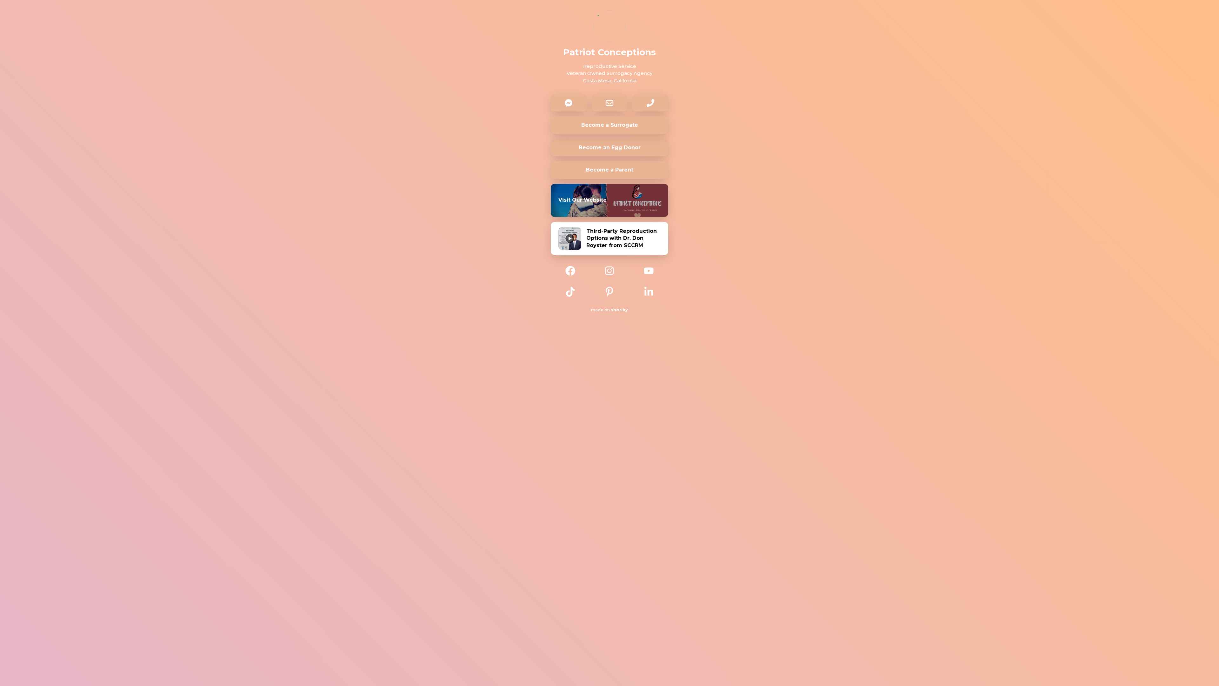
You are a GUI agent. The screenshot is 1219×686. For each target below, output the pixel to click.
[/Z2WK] (570, 290)
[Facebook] (570, 270)
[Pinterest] (609, 290)
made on (606, 309)
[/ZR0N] (609, 270)
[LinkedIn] (649, 290)
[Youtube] (649, 270)
